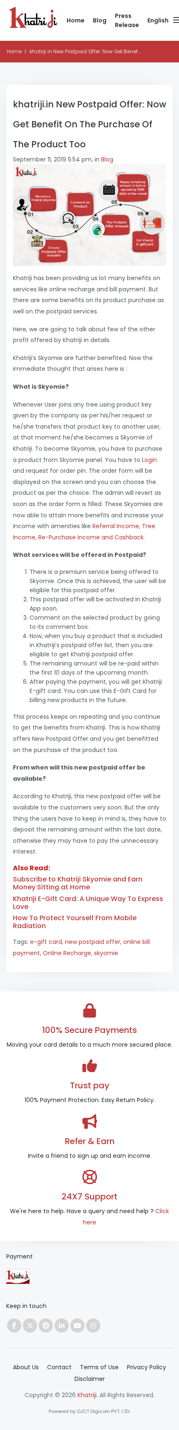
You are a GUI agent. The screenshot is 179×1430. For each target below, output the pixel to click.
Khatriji (87, 1395)
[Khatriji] (33, 22)
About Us (26, 1367)
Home (76, 20)
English (158, 20)
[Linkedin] (62, 1325)
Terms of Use (99, 1367)
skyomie (106, 953)
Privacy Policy (146, 1367)
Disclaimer (90, 1379)
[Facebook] (14, 1325)
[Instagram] (93, 1325)
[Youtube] (77, 1325)
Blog (100, 20)
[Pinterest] (46, 1325)
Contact (59, 1367)
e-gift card (46, 942)
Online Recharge (67, 953)
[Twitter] (30, 1325)
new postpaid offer (92, 942)
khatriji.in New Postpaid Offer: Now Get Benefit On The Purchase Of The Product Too (89, 124)
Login (149, 460)
